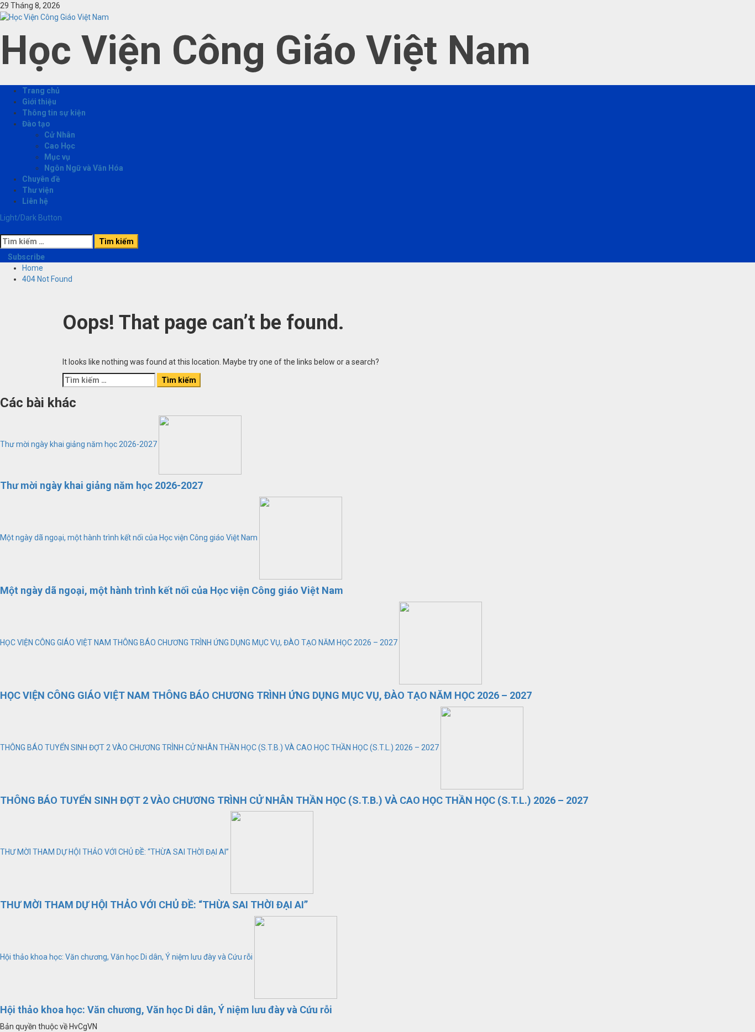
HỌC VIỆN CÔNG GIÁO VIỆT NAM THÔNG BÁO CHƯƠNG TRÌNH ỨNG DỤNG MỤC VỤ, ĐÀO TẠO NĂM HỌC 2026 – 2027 (198, 642)
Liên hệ (35, 201)
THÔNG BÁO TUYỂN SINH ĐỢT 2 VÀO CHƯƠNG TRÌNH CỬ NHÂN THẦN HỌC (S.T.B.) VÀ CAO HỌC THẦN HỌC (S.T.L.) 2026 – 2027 (219, 747)
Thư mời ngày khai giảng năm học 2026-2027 (78, 444)
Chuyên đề (41, 179)
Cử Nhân (59, 134)
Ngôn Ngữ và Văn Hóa (83, 168)
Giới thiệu (39, 101)
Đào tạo (36, 123)
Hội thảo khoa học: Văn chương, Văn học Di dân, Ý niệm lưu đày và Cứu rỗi (126, 956)
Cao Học (59, 145)
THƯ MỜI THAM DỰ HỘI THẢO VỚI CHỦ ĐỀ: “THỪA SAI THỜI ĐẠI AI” (114, 851)
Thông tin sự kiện (54, 112)
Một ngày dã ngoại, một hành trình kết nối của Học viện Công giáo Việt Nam (129, 537)
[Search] (3, 228)
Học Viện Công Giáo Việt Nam (265, 50)
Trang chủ (41, 90)
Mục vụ (57, 156)
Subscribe (25, 256)
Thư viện (38, 190)
